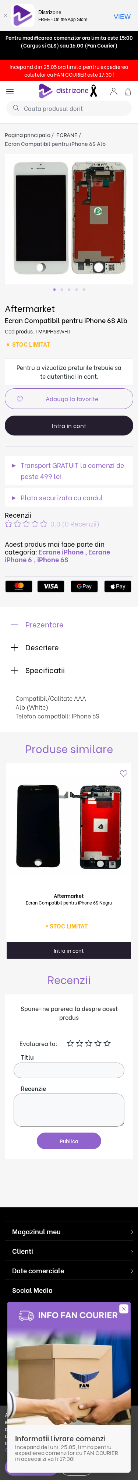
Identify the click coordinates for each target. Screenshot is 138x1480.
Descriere (41, 646)
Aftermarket (30, 307)
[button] (113, 90)
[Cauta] (13, 107)
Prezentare (44, 624)
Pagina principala (27, 134)
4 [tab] (76, 290)
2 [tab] (62, 290)
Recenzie (33, 1088)
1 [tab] (54, 290)
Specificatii (44, 669)
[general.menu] (10, 90)
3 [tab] (69, 290)
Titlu (27, 1057)
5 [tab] (84, 290)
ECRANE (67, 134)
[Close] (5, 15)
